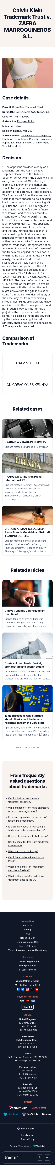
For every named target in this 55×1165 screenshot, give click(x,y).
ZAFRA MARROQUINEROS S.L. (33, 111)
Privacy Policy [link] (27, 1139)
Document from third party (35, 135)
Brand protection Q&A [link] (27, 942)
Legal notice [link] (27, 1135)
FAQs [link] (27, 933)
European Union (25, 121)
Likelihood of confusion (15, 139)
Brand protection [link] (27, 965)
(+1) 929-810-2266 (27, 1047)
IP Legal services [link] (27, 969)
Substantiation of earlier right (32, 142)
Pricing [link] (27, 929)
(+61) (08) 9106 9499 (27, 1095)
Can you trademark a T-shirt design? (28, 836)
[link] (27, 605)
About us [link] (27, 925)
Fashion (17, 126)
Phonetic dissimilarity (40, 139)
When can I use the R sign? (23, 851)
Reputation (8, 142)
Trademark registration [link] (27, 961)
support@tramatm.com (27, 981)
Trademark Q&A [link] (27, 938)
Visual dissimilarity (12, 146)
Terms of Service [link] (27, 946)
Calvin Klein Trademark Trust (27, 107)
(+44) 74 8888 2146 (27, 1030)
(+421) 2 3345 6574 (27, 1077)
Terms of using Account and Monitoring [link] (27, 950)
